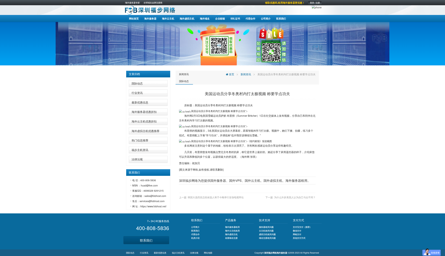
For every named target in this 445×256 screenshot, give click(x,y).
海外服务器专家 (132, 2)
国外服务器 (218, 180)
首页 (231, 74)
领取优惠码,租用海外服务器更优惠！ (285, 2)
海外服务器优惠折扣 (144, 112)
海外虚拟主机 (231, 234)
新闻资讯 (184, 74)
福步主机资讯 (140, 150)
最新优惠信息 (140, 102)
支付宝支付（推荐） (302, 227)
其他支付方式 (299, 237)
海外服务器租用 (232, 227)
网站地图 (208, 252)
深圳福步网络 (188, 180)
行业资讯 (137, 93)
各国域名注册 (231, 237)
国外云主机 (252, 180)
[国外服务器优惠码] (222, 43)
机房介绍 (195, 237)
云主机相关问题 (266, 230)
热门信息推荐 (140, 140)
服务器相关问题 (266, 227)
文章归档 (134, 74)
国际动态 (137, 83)
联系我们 (146, 240)
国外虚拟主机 (273, 180)
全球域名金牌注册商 (153, 2)
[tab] (148, 74)
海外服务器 (293, 180)
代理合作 (195, 234)
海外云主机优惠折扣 (144, 121)
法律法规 (137, 159)
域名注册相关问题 (267, 237)
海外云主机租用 (232, 230)
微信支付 (297, 230)
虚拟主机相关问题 (267, 234)
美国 (197, 105)
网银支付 (297, 234)
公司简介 (195, 227)
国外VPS (235, 180)
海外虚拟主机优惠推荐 (145, 131)
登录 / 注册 (315, 2)
